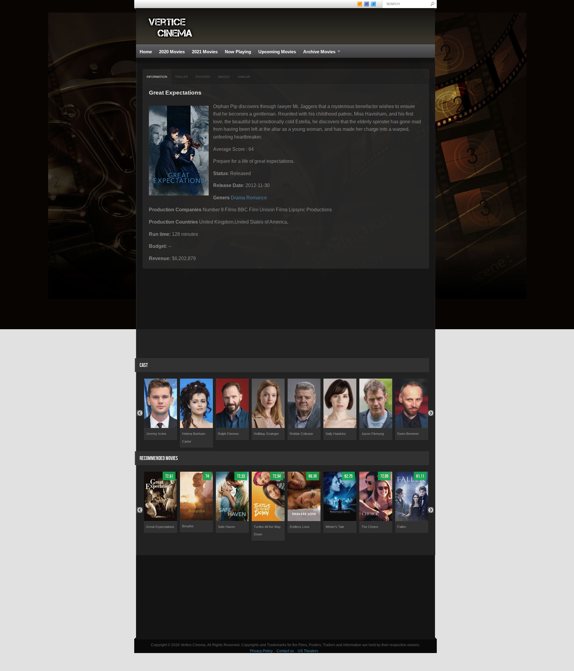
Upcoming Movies (277, 51)
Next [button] (430, 413)
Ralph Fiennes (228, 433)
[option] (160, 409)
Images (224, 76)
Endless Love (299, 527)
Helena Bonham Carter (193, 437)
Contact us (285, 651)
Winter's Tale (335, 527)
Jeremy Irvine (156, 433)
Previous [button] (140, 413)
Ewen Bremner (408, 433)
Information (156, 76)
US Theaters (308, 651)
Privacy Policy (261, 651)
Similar (244, 76)
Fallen (401, 527)
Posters (203, 76)
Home (146, 51)
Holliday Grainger (266, 433)
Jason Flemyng (372, 433)
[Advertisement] (285, 597)
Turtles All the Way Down (267, 530)
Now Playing (238, 51)
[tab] (157, 76)
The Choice (369, 527)
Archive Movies (317, 52)
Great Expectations (160, 527)
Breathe (187, 526)
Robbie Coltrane (301, 433)
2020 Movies (172, 51)
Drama (238, 197)
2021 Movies (205, 51)
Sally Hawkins (336, 433)
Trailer (181, 76)
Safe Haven (226, 527)
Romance (256, 197)
